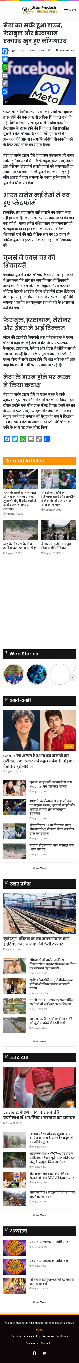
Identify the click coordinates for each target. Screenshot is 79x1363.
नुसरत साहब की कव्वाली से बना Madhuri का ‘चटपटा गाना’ (50, 784)
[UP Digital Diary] (40, 10)
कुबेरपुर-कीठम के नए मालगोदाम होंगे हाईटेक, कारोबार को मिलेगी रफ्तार (36, 941)
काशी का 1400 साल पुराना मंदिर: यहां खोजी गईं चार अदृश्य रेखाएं (51, 1002)
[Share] (5, 91)
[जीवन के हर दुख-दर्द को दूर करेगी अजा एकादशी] (14, 1286)
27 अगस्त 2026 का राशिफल (48, 1242)
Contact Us (47, 1343)
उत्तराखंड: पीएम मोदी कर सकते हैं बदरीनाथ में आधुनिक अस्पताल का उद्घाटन (39, 1115)
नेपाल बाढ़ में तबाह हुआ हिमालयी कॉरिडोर (56, 546)
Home (39, 1329)
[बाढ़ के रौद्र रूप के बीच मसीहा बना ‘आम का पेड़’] (20, 530)
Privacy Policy (32, 1336)
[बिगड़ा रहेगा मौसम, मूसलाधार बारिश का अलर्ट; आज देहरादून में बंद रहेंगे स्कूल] (14, 1140)
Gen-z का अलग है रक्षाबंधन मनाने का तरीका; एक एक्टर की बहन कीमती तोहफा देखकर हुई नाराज (38, 761)
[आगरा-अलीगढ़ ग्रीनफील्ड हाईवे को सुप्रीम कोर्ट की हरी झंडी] (14, 1025)
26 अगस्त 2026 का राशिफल (49, 1261)
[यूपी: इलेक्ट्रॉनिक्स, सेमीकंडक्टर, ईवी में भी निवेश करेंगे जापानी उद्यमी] (14, 986)
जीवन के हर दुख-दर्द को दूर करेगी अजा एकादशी (51, 1282)
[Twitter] (5, 59)
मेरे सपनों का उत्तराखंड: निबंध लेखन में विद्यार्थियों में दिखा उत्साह (51, 1176)
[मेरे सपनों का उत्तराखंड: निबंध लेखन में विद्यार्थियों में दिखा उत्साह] (14, 1180)
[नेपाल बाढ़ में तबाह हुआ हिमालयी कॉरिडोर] (58, 530)
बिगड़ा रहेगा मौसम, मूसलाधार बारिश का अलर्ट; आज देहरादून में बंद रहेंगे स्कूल (51, 1138)
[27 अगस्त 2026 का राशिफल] (14, 1248)
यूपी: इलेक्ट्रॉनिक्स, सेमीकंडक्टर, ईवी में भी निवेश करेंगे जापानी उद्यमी (51, 984)
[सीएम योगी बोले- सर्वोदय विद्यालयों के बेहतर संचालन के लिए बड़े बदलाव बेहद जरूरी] (14, 966)
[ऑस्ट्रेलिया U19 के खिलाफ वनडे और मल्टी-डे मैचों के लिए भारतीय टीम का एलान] (58, 479)
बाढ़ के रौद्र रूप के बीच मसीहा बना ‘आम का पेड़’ (19, 546)
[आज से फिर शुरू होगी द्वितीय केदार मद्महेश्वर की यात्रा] (14, 1198)
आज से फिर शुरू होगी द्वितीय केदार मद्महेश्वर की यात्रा (52, 1194)
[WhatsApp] (5, 67)
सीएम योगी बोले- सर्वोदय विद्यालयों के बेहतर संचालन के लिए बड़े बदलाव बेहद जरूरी (52, 964)
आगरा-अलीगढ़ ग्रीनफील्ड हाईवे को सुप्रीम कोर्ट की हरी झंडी (50, 1021)
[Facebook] (5, 51)
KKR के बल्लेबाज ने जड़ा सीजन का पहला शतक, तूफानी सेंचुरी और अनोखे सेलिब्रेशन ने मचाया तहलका (19, 501)
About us (16, 1336)
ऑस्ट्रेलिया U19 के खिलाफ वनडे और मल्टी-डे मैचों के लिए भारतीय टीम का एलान (58, 499)
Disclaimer (32, 1343)
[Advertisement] (39, 60)
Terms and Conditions (55, 1336)
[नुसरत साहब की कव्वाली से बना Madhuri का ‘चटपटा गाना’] (14, 788)
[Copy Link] (5, 83)
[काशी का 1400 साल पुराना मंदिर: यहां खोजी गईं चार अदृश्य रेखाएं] (14, 1006)
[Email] (5, 75)
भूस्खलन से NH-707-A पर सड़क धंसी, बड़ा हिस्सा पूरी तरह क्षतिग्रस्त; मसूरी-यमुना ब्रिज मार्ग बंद (52, 1157)
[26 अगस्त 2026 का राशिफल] (14, 1267)
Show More (39, 868)
